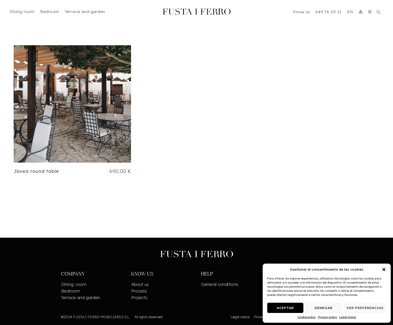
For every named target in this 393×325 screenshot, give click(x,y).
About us (140, 284)
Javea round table (36, 171)
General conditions (219, 284)
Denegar (324, 308)
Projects (139, 297)
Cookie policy (306, 317)
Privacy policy (327, 317)
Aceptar (285, 308)
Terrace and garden (80, 297)
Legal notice (347, 317)
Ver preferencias (365, 308)
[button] (384, 269)
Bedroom (70, 291)
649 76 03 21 (328, 11)
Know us (301, 11)
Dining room (73, 284)
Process (139, 291)
